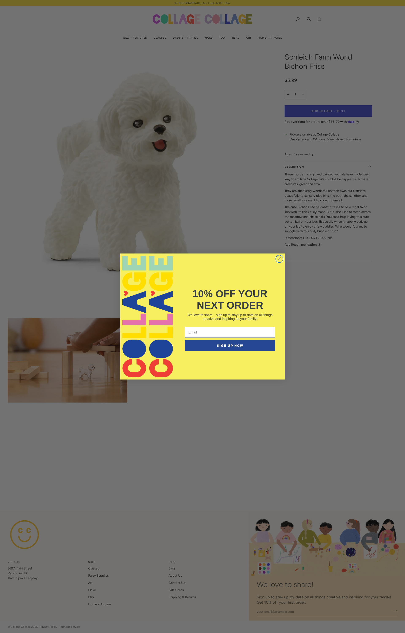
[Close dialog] (279, 259)
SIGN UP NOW (230, 345)
